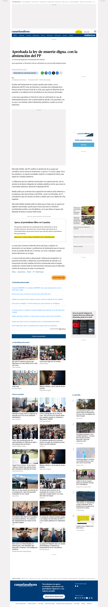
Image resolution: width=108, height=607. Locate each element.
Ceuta (94, 1)
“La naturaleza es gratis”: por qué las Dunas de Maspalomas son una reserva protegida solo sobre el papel (85, 413)
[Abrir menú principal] (95, 31)
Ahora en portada (18, 394)
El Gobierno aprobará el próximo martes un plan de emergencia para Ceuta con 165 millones (52, 442)
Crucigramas (31, 578)
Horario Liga (59, 578)
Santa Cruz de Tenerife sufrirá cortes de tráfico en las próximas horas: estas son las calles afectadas (77, 220)
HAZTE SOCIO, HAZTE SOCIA (54, 596)
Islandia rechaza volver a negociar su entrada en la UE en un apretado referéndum (25, 415)
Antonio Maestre (44, 363)
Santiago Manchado (17, 551)
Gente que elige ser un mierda (50, 361)
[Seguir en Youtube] (87, 598)
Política (15, 35)
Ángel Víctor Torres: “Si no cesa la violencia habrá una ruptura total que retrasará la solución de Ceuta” (24, 467)
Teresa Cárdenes (80, 530)
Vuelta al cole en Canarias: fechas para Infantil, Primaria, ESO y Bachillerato (85, 482)
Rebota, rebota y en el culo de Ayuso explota (52, 387)
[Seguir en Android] (75, 586)
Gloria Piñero (15, 496)
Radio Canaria (82, 1)
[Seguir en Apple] (77, 586)
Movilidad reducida (50, 1)
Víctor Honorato (16, 367)
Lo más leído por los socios (20, 342)
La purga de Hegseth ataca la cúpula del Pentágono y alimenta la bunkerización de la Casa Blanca (52, 545)
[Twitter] (53, 73)
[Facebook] (46, 73)
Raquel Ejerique (27, 551)
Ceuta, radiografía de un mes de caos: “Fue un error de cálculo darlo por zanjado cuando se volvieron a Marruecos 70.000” (52, 416)
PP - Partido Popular (38, 272)
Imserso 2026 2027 (45, 578)
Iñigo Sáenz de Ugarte (45, 390)
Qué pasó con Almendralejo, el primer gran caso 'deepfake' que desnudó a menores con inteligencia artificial (24, 546)
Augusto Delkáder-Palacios (19, 446)
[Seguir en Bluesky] (75, 598)
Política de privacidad (50, 603)
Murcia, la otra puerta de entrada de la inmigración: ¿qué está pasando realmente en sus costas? (25, 492)
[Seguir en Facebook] (80, 598)
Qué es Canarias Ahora (21, 603)
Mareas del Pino (89, 1)
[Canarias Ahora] (25, 585)
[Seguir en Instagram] (84, 598)
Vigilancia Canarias (65, 1)
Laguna (50, 578)
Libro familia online (81, 578)
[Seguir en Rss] (92, 598)
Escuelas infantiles (42, 1)
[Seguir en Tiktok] (89, 598)
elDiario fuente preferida (73, 578)
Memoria (54, 578)
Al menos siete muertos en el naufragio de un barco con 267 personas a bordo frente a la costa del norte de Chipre (51, 493)
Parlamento (57, 35)
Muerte (29, 272)
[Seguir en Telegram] (82, 598)
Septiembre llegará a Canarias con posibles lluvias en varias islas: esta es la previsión (85, 461)
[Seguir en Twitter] (78, 598)
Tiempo (71, 35)
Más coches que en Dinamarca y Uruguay (82, 227)
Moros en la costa (78, 246)
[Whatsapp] (42, 73)
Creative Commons (32, 603)
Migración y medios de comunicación (83, 236)
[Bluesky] (49, 73)
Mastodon (89, 603)
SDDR (35, 578)
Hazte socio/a (79, 31)
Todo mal (15, 386)
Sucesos (65, 35)
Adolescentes (65, 578)
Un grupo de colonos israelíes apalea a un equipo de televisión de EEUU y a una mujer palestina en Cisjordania (52, 519)
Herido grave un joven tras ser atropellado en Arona (77, 211)
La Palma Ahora (80, 510)
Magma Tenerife (58, 1)
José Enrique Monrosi (45, 421)
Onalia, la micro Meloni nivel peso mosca (84, 527)
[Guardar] (60, 73)
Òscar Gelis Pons (16, 419)
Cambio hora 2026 (24, 578)
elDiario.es (42, 446)
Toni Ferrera (79, 418)
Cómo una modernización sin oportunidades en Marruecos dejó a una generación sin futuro (24, 442)
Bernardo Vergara (16, 388)
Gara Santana (79, 443)
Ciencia (43, 35)
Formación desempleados (74, 1)
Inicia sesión (86, 31)
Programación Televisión (90, 578)
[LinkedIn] (57, 73)
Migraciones (36, 35)
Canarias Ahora (21, 272)
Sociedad (28, 35)
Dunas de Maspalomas (26, 1)
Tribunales (21, 35)
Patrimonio (50, 35)
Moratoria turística (35, 1)
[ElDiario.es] (89, 35)
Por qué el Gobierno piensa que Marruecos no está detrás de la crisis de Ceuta (24, 363)
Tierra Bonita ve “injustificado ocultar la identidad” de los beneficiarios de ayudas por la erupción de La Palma (85, 505)
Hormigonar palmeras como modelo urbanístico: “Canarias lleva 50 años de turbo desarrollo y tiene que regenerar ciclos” (85, 437)
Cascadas (39, 578)
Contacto (83, 603)
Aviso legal (40, 603)
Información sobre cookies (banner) (64, 603)
